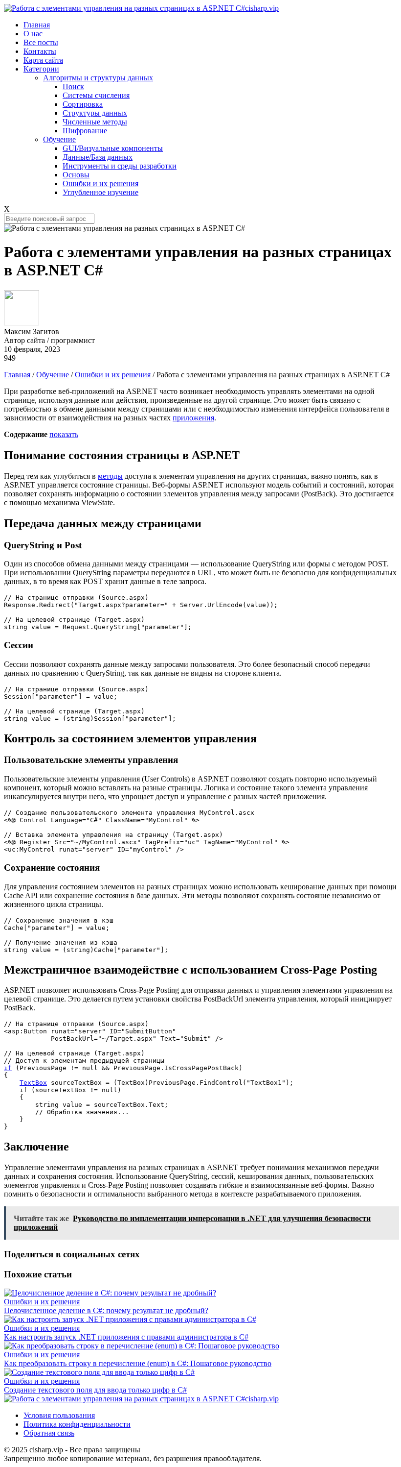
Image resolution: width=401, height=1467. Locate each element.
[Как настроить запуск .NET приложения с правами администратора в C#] (130, 1319)
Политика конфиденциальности (77, 1424)
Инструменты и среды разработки (120, 166)
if (8, 1068)
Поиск (73, 86)
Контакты (39, 51)
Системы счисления (96, 95)
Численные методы (95, 122)
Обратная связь (48, 1433)
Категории (41, 69)
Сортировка (83, 104)
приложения (193, 418)
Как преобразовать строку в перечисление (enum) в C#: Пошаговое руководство (137, 1363)
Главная (36, 25)
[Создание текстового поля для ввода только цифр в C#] (99, 1372)
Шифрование (85, 130)
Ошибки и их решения (100, 183)
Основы (76, 175)
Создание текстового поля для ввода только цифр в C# (95, 1390)
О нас (33, 33)
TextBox (33, 1082)
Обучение (59, 139)
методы (110, 476)
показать (63, 434)
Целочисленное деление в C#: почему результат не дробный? (106, 1310)
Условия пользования (59, 1415)
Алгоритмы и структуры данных (98, 77)
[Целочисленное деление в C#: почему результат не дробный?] (110, 1293)
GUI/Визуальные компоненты (113, 148)
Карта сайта (43, 60)
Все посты (40, 42)
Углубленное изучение (100, 192)
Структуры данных (95, 113)
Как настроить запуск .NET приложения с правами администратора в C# (126, 1337)
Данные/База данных (98, 157)
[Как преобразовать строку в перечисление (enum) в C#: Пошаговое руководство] (141, 1346)
